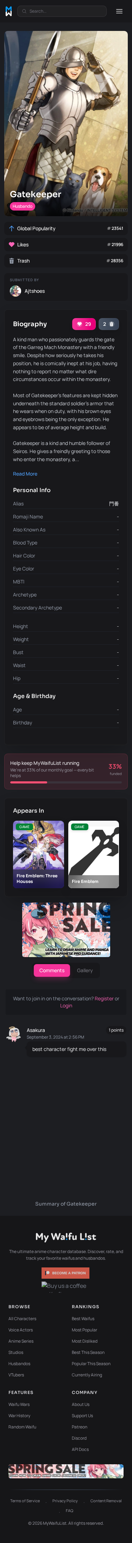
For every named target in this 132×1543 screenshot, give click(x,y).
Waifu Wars (19, 1404)
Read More (25, 473)
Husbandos (19, 1364)
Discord (79, 1438)
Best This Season (88, 1352)
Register (105, 998)
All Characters (22, 1319)
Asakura (36, 1030)
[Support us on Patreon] (66, 1273)
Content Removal (106, 1500)
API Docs (80, 1449)
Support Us (82, 1416)
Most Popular (84, 1330)
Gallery (85, 970)
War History (19, 1416)
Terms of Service (25, 1500)
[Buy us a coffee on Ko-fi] (66, 1287)
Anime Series (20, 1341)
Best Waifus (83, 1319)
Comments (51, 970)
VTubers (16, 1375)
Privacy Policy (65, 1500)
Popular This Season (91, 1364)
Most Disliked (85, 1341)
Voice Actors (20, 1330)
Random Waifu (22, 1427)
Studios (15, 1352)
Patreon (79, 1427)
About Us (80, 1404)
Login (66, 1005)
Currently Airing (87, 1375)
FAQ (69, 1510)
